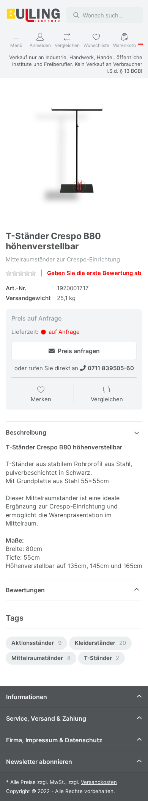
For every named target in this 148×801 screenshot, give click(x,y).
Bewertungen (25, 590)
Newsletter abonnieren (39, 761)
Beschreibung (26, 432)
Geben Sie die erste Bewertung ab (94, 273)
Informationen (26, 697)
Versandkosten (99, 782)
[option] (36, 643)
